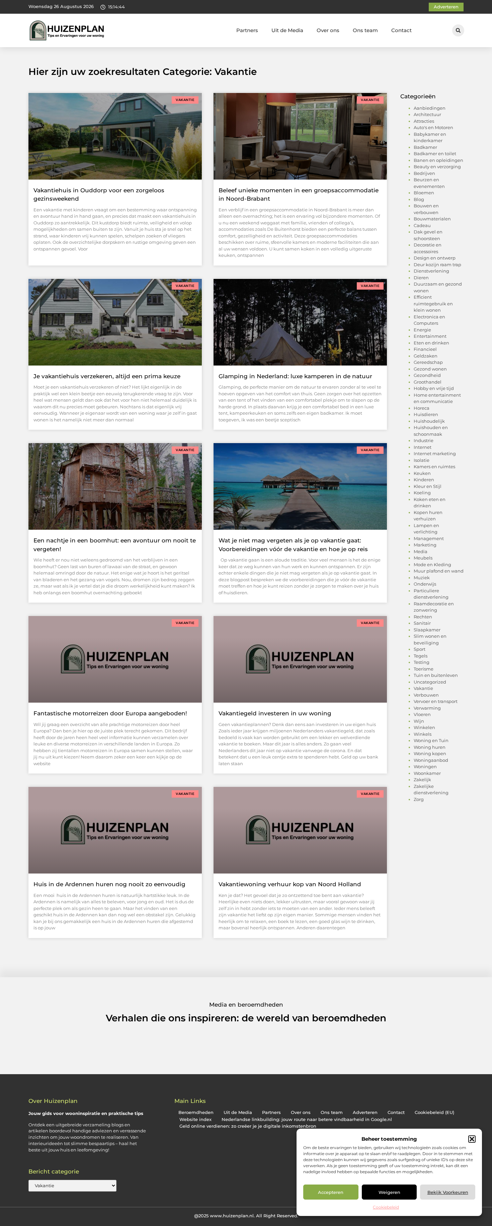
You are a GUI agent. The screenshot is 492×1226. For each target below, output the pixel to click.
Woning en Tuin (431, 740)
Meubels (423, 557)
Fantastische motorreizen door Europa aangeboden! (110, 713)
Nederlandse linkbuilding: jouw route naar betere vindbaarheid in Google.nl (307, 1119)
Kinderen (424, 479)
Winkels (422, 734)
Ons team (365, 30)
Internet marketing (435, 453)
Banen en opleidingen (438, 160)
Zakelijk (422, 779)
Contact (401, 30)
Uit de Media (287, 30)
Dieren (421, 277)
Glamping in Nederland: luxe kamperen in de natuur (295, 376)
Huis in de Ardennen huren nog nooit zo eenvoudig (109, 884)
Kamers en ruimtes (434, 466)
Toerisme (423, 669)
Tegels (420, 655)
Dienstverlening (431, 271)
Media (420, 551)
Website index (195, 1119)
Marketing (425, 544)
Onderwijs (425, 584)
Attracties (424, 121)
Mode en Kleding (432, 564)
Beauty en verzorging (437, 166)
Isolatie (421, 460)
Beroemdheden (196, 1112)
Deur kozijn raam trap (437, 264)
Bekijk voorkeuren (447, 1192)
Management (429, 538)
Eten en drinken (431, 342)
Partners (247, 30)
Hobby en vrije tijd (434, 388)
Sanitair (422, 623)
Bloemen (424, 192)
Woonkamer (427, 773)
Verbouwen (426, 695)
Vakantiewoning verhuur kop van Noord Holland (290, 884)
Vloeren (422, 714)
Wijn (419, 721)
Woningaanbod (431, 760)
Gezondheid (427, 375)
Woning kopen (430, 753)
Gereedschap (428, 362)
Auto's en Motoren (433, 127)
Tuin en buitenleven (436, 675)
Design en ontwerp (435, 258)
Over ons (328, 30)
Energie (422, 329)
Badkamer (425, 147)
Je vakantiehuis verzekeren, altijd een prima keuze (106, 376)
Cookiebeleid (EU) (434, 1112)
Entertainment (430, 336)
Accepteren (330, 1192)
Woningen (425, 766)
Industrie (423, 440)
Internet (422, 447)
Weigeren (389, 1192)
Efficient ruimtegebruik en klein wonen (433, 303)
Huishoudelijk (429, 421)
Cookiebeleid (386, 1207)
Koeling (422, 492)
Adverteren (365, 1112)
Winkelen (424, 727)
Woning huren (429, 747)
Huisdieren (426, 414)
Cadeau (422, 225)
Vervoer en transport (436, 701)
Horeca (421, 408)
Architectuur (427, 114)
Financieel (425, 349)
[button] (472, 1139)
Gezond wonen (430, 369)
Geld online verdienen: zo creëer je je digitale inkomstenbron (247, 1126)
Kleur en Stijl (427, 486)
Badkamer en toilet (435, 153)
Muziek (422, 577)
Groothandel (427, 382)
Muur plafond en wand (439, 571)
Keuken (422, 473)
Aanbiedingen (429, 108)
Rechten (423, 616)
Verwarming (427, 708)
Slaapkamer (427, 629)
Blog (419, 199)
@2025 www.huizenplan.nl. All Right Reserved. (246, 1215)
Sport (419, 649)
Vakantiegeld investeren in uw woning (275, 713)
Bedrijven (424, 173)
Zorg (419, 799)
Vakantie (423, 688)
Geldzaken (425, 356)
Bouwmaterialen (432, 218)
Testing (421, 662)
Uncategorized (430, 682)
